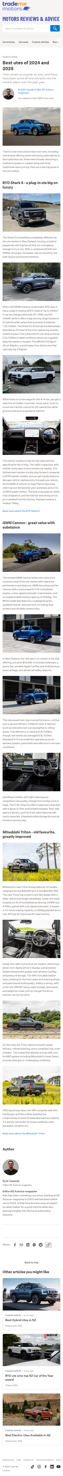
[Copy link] (48, 1245)
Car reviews (9, 41)
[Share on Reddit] (41, 1245)
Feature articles (40, 41)
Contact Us (28, 1459)
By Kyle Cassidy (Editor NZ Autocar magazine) (36, 91)
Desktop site (8, 1459)
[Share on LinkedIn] (28, 1245)
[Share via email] (21, 1245)
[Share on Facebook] (15, 1245)
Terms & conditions (45, 1459)
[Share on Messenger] (34, 1245)
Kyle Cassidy (11, 1181)
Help (19, 1459)
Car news (23, 41)
